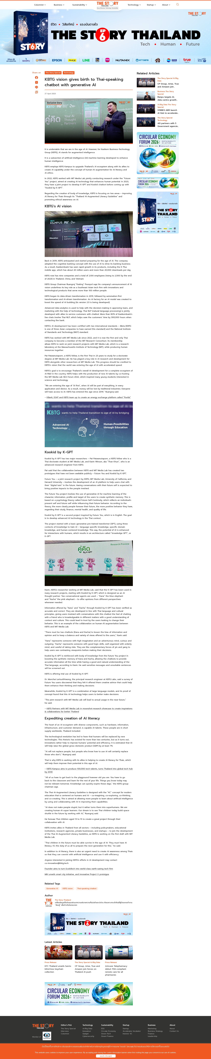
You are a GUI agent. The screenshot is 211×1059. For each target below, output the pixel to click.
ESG (102, 1028)
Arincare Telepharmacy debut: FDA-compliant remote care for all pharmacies (116, 970)
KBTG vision (68, 888)
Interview (65, 1031)
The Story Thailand (63, 900)
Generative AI (52, 888)
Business (162, 91)
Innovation (87, 1031)
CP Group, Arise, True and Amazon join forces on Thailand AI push (87, 969)
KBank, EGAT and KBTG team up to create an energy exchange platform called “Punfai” (89, 397)
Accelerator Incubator (132, 1031)
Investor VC (127, 1033)
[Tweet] (36, 82)
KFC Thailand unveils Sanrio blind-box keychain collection (58, 969)
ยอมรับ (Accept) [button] (106, 1056)
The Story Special (53, 72)
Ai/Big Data (95, 962)
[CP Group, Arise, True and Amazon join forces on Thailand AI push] (146, 82)
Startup (126, 1028)
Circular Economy (108, 1031)
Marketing (152, 1028)
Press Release (50, 962)
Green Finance (107, 1036)
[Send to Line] (36, 87)
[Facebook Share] (36, 77)
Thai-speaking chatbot (86, 888)
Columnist (65, 1033)
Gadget (86, 1033)
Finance (151, 1033)
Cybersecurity (88, 1036)
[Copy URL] (36, 92)
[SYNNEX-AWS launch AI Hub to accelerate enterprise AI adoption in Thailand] (146, 109)
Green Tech (106, 1033)
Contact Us (174, 1031)
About (172, 1028)
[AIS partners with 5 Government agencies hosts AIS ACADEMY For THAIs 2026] (146, 122)
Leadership (152, 1036)
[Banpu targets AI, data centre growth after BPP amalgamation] (146, 96)
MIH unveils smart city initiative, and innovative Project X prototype (77, 874)
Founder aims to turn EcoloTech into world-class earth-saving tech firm (79, 868)
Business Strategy (155, 1031)
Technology (69, 72)
